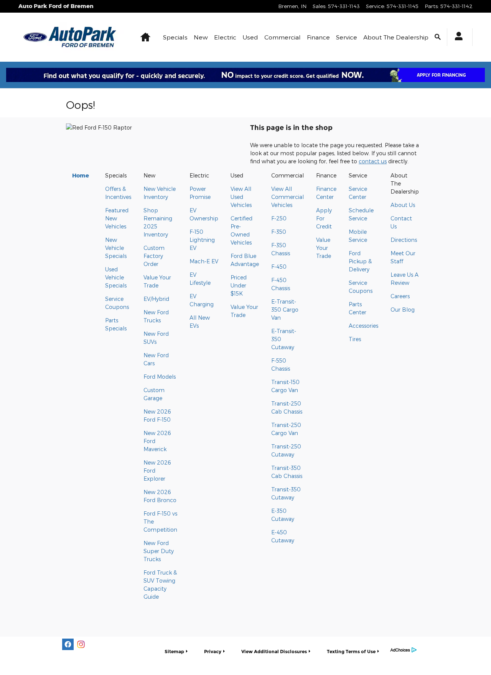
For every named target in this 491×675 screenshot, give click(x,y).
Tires (355, 339)
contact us (373, 161)
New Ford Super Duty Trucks (158, 551)
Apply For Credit (324, 218)
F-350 (278, 231)
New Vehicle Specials (116, 247)
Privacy (212, 651)
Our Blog (402, 309)
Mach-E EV (203, 261)
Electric (225, 37)
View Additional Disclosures (274, 651)
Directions (403, 239)
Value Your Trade (323, 247)
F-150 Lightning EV (202, 239)
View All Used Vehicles (241, 197)
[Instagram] (81, 644)
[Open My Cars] (456, 37)
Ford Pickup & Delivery (360, 261)
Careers (400, 296)
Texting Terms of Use (351, 651)
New (201, 37)
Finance (318, 37)
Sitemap (174, 651)
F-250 (279, 218)
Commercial (282, 37)
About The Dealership (395, 37)
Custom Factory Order (154, 256)
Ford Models (159, 376)
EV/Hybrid (156, 299)
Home (80, 175)
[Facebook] (68, 644)
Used (250, 37)
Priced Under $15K (239, 285)
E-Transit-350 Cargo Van (284, 309)
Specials (175, 37)
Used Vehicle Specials (116, 277)
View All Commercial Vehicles (287, 197)
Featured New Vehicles (117, 218)
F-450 (279, 266)
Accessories (363, 325)
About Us (402, 205)
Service (346, 37)
